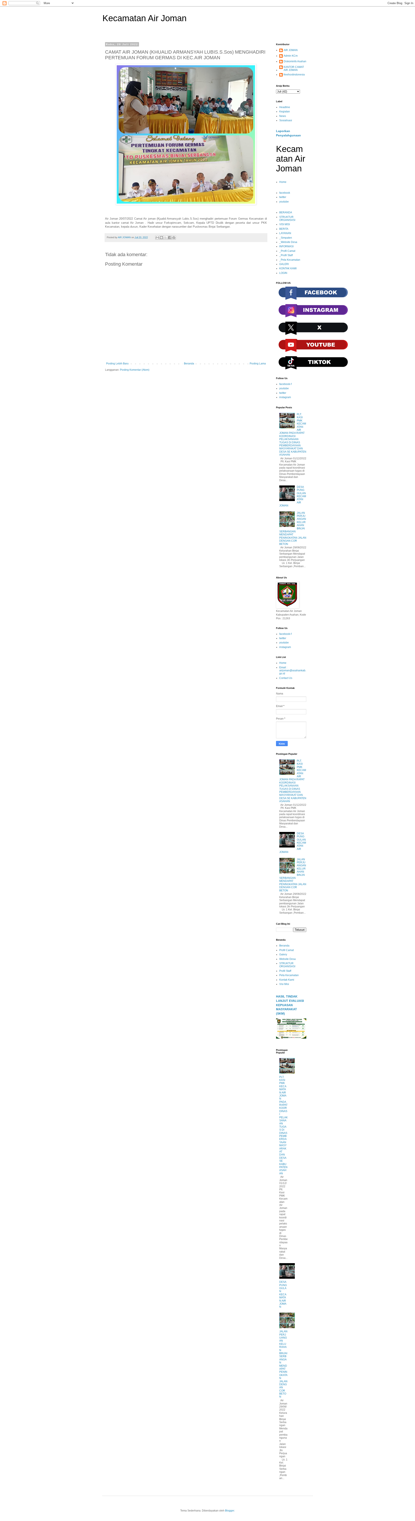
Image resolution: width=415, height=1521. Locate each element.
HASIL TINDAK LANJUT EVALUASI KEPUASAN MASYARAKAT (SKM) (290, 1005)
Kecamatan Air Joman (144, 18)
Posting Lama (258, 363)
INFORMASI (286, 246)
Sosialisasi (285, 120)
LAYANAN (285, 233)
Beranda (189, 363)
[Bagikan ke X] (165, 237)
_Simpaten (285, 237)
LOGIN (283, 273)
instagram (285, 397)
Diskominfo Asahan (295, 61)
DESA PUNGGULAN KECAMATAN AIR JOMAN (283, 1294)
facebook (284, 192)
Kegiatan (284, 111)
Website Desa (287, 959)
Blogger (229, 1510)
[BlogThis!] (161, 237)
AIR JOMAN (291, 50)
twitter (282, 197)
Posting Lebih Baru (117, 363)
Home (282, 182)
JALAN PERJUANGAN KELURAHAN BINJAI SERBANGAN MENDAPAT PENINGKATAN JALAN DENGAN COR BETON (283, 1364)
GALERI (284, 264)
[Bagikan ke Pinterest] (174, 237)
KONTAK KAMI (288, 268)
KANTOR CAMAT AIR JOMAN (294, 68)
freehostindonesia (294, 74)
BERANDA (285, 212)
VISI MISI (284, 224)
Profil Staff (285, 970)
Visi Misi (284, 984)
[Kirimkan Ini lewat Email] (157, 237)
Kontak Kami (286, 979)
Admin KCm (291, 55)
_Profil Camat (287, 250)
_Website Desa (288, 242)
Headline (284, 107)
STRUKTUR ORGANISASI (287, 218)
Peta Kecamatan (289, 975)
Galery (283, 954)
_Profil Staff (286, 255)
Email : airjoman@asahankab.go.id (292, 670)
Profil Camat (286, 950)
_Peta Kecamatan (289, 259)
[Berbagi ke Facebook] (170, 237)
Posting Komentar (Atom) (134, 369)
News (282, 116)
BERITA (283, 228)
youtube (284, 201)
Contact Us (285, 678)
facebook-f (285, 384)
